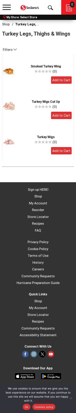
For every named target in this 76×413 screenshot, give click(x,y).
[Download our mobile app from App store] (25, 376)
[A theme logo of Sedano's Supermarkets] (30, 7)
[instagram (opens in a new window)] (34, 355)
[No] (71, 398)
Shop (6, 24)
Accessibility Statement (38, 335)
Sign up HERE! (38, 190)
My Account (38, 203)
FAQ (38, 230)
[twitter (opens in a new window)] (42, 355)
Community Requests (38, 276)
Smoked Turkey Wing (46, 66)
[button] (61, 80)
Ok (26, 407)
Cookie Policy (38, 249)
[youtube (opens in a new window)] (51, 355)
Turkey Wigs (46, 137)
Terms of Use (38, 256)
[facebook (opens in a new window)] (25, 355)
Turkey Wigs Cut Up (46, 102)
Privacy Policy (38, 242)
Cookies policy (43, 400)
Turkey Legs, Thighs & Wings (38, 24)
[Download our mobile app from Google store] (51, 376)
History (38, 262)
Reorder (38, 210)
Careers (38, 269)
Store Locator (38, 217)
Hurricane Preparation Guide (38, 283)
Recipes (38, 223)
